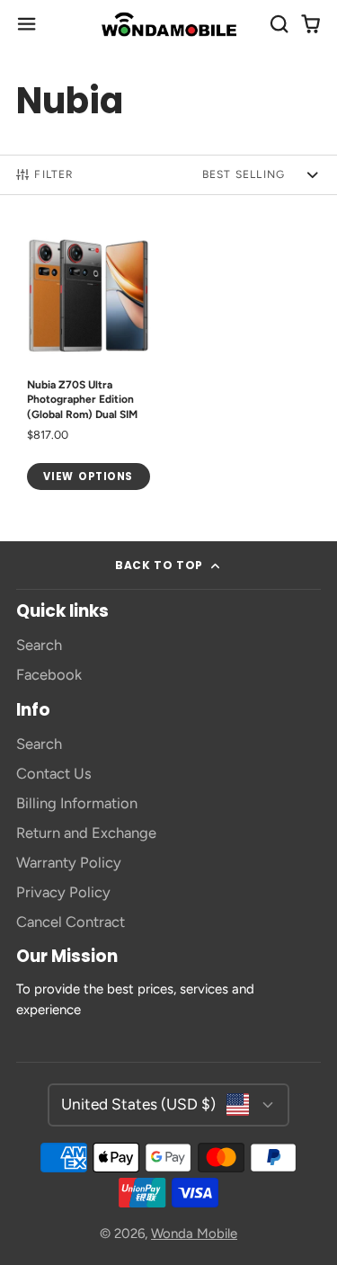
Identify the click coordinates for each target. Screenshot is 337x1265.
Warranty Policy (68, 862)
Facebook (49, 674)
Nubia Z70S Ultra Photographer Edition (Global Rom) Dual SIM (88, 361)
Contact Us (54, 773)
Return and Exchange (86, 833)
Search (39, 645)
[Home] (169, 24)
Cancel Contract (70, 922)
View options (88, 476)
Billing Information (76, 803)
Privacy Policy (63, 892)
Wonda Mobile (194, 1233)
